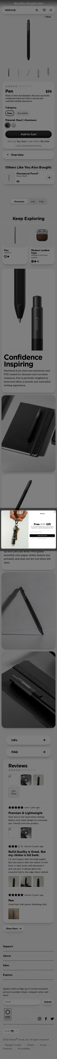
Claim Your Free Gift (42, 535)
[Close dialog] (54, 512)
